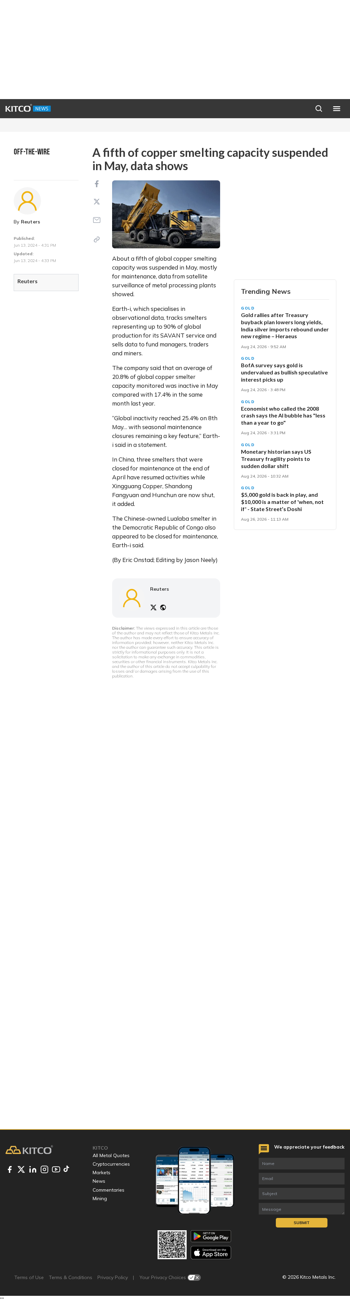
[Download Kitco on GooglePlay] (211, 1236)
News (99, 1181)
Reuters (30, 222)
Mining (100, 1198)
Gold (248, 308)
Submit (302, 1222)
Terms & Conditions (70, 1277)
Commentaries (108, 1190)
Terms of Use (29, 1277)
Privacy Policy (112, 1277)
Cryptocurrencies (111, 1164)
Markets (101, 1172)
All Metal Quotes (111, 1155)
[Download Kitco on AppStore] (211, 1252)
